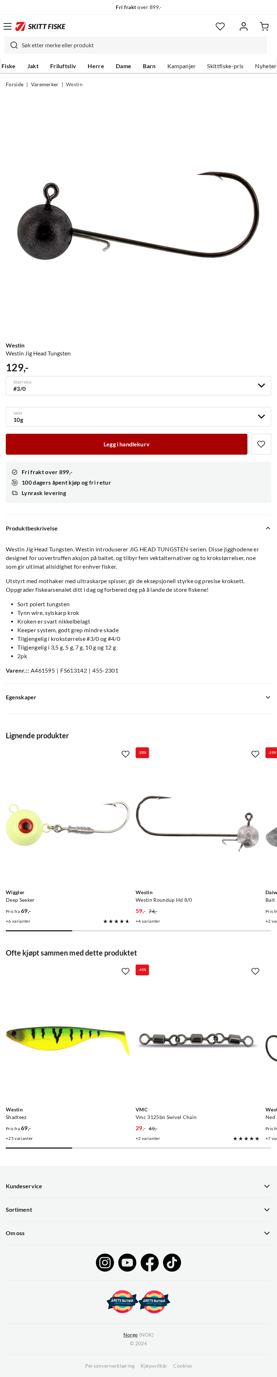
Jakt (33, 66)
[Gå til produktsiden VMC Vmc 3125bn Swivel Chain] (198, 1041)
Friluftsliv (63, 66)
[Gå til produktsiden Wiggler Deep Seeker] (68, 824)
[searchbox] (142, 45)
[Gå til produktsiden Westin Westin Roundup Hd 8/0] (198, 824)
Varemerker (45, 84)
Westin (74, 84)
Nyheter (265, 66)
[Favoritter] (220, 26)
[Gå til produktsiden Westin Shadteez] (68, 1041)
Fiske (8, 66)
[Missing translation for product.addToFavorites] (261, 444)
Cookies (182, 1366)
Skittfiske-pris (225, 66)
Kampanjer (181, 66)
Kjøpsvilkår (154, 1366)
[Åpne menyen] (7, 26)
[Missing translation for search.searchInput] (11, 45)
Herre (96, 66)
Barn (149, 66)
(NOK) (138, 1335)
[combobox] (135, 45)
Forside (14, 84)
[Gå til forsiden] (40, 26)
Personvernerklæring (110, 1366)
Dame (123, 66)
